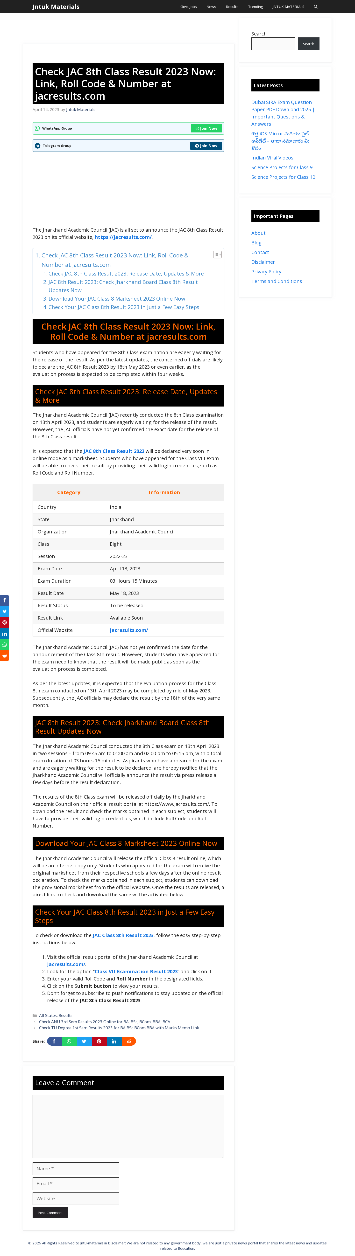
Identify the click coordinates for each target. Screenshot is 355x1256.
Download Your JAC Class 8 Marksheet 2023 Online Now (117, 298)
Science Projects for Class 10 (283, 177)
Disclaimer (263, 262)
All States (48, 1015)
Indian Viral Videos (272, 157)
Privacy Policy (266, 271)
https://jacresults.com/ (123, 237)
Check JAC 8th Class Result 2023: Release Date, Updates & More (126, 273)
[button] (315, 6)
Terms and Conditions (276, 281)
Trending (255, 6)
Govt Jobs (188, 6)
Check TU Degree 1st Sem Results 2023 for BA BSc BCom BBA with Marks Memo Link (119, 1027)
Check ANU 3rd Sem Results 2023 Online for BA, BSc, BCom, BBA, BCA (104, 1021)
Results (232, 6)
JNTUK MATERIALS (288, 6)
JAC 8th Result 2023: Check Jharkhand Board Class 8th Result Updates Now (123, 286)
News (211, 6)
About (258, 233)
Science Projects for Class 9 (281, 167)
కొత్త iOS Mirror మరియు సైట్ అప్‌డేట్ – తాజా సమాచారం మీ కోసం (280, 140)
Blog (256, 242)
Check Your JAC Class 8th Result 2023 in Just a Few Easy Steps (124, 307)
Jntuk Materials (56, 6)
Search (259, 33)
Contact (260, 252)
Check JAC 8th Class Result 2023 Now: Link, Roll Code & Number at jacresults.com (115, 260)
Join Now (208, 128)
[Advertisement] (129, 29)
